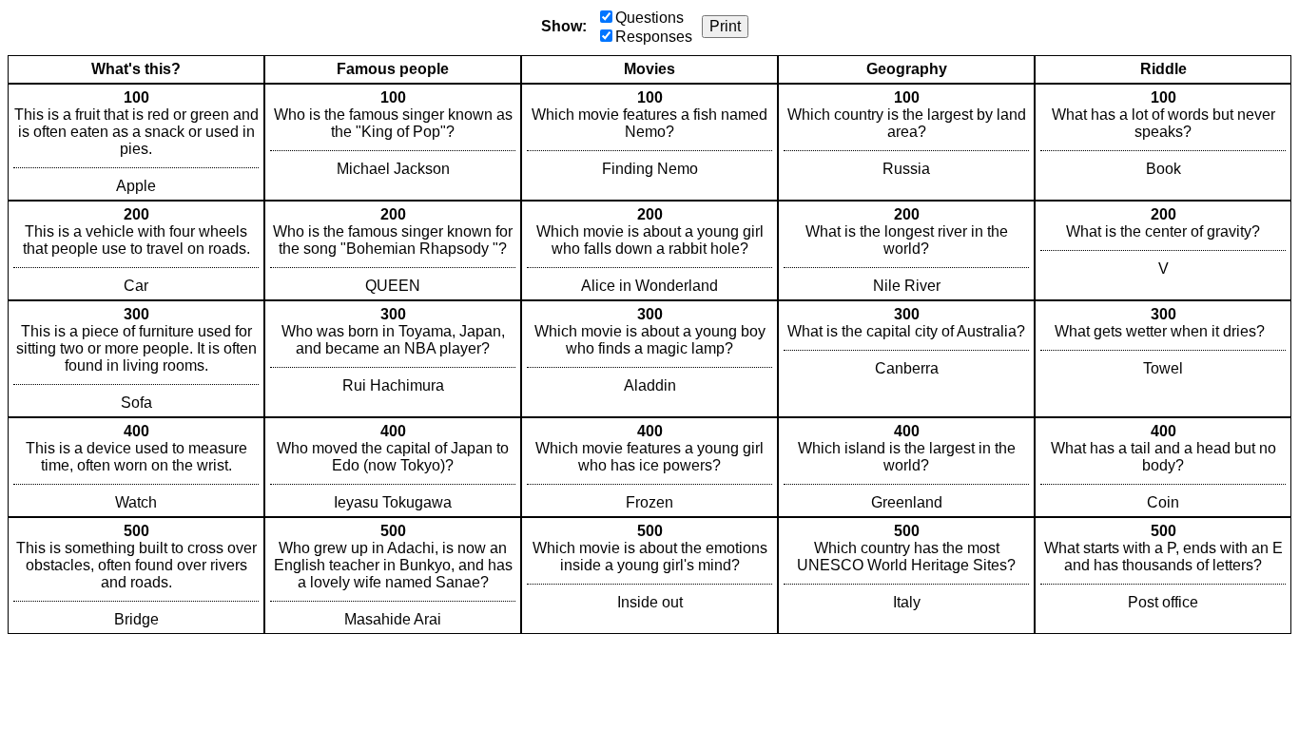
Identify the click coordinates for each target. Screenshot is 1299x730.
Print (725, 26)
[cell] (136, 142)
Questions (649, 18)
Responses (653, 37)
